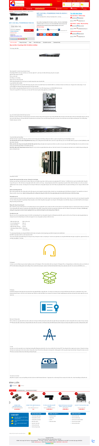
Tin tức (74, 1)
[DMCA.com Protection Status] (49, 443)
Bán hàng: (62, 8)
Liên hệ (50, 419)
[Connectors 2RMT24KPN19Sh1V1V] (17, 397)
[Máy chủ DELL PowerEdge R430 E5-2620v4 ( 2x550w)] (11, 19)
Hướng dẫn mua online (36, 417)
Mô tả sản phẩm (13, 42)
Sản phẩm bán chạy (21, 390)
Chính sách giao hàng (36, 426)
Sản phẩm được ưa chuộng (31, 390)
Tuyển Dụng (69, 1)
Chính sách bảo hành (76, 423)
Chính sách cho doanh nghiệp (77, 419)
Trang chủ (59, 1)
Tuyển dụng (51, 417)
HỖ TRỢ (85, 9)
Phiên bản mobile (52, 421)
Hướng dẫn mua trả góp (36, 419)
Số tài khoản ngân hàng (36, 416)
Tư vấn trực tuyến (17, 39)
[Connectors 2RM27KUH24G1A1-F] (33, 397)
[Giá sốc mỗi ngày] (39, 8)
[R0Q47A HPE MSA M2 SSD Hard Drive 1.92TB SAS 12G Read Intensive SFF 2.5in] (65, 397)
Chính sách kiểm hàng (76, 417)
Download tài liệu (57, 42)
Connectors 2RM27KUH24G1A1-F (33, 406)
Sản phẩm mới (12, 390)
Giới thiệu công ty (52, 416)
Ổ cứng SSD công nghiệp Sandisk (49, 406)
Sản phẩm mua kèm (47, 42)
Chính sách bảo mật (75, 416)
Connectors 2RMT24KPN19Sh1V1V (17, 406)
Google (22, 385)
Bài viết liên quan (37, 42)
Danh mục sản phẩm (16, 8)
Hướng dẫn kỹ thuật (81, 1)
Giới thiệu (64, 1)
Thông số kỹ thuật (22, 42)
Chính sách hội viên (35, 425)
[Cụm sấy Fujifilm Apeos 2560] (81, 397)
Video (30, 42)
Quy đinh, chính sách (35, 423)
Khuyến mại (29, 8)
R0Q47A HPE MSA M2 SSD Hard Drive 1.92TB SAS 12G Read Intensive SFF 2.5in (65, 406)
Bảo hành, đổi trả (35, 421)
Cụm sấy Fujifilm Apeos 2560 (81, 405)
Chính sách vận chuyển (76, 421)
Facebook (14, 385)
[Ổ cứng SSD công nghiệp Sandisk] (49, 397)
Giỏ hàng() (74, 8)
